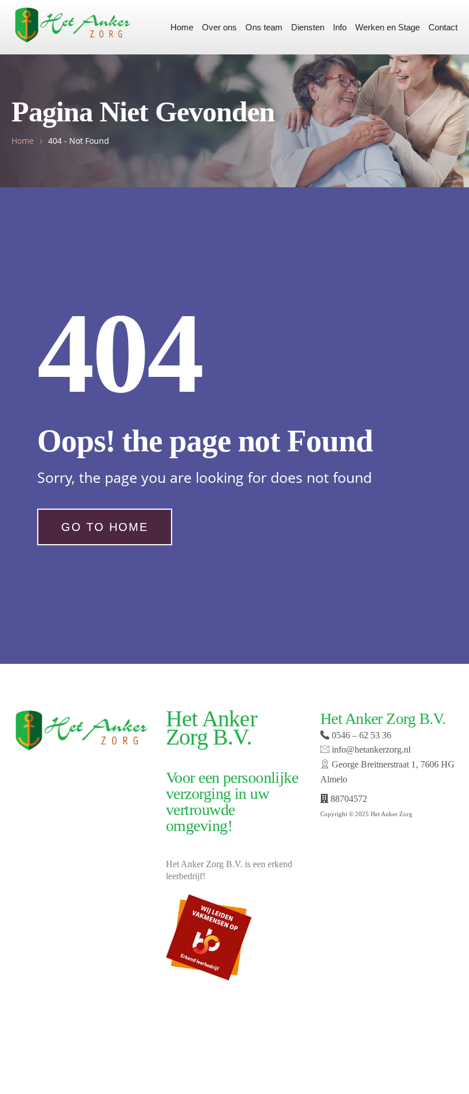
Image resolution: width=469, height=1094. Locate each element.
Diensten (307, 27)
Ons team (264, 27)
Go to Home (104, 527)
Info (340, 27)
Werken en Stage (387, 27)
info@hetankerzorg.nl (370, 749)
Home (181, 27)
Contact (443, 27)
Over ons (219, 27)
